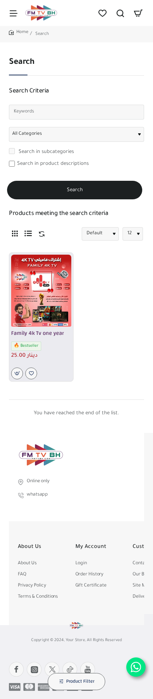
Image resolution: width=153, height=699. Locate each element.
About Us (29, 547)
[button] (17, 373)
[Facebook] (16, 669)
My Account (90, 547)
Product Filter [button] (80, 681)
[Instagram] (34, 669)
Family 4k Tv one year (37, 333)
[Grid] (15, 234)
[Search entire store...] (120, 13)
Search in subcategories (45, 152)
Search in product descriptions (53, 164)
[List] (28, 234)
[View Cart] (138, 13)
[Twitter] (52, 669)
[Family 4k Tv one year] (41, 291)
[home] (18, 33)
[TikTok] (69, 669)
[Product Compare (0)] (40, 234)
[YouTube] (87, 669)
